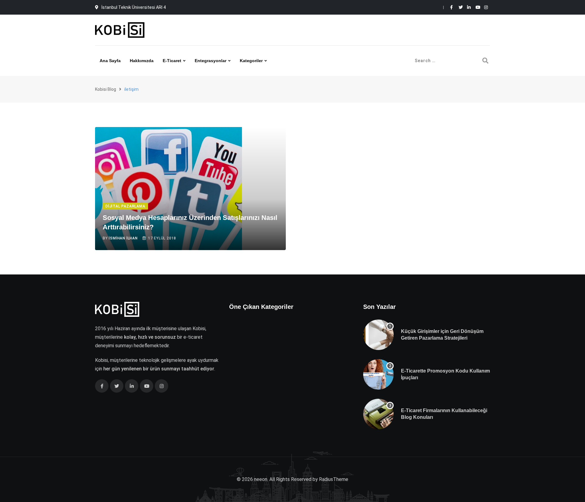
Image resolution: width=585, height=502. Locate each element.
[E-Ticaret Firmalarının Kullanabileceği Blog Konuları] (378, 414)
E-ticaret (172, 60)
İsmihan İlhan (123, 238)
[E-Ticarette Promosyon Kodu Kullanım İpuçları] (378, 374)
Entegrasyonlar (210, 60)
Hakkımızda (142, 60)
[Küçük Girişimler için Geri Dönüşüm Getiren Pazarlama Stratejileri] (378, 335)
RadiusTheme (333, 479)
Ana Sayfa (110, 60)
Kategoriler (251, 60)
